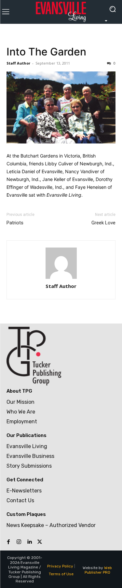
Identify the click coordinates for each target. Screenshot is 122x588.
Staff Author (18, 63)
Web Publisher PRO (98, 570)
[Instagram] (19, 542)
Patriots (15, 223)
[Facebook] (8, 542)
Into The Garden (46, 51)
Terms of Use (61, 574)
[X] (39, 542)
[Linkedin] (29, 542)
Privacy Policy (60, 566)
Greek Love (103, 223)
